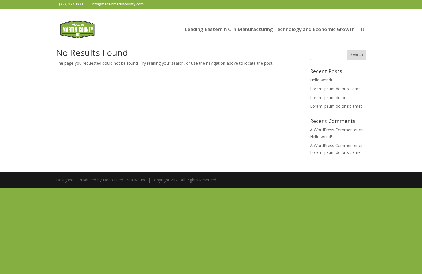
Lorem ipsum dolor (328, 97)
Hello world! (321, 80)
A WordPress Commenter (334, 129)
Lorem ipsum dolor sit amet (336, 88)
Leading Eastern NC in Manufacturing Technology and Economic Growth (270, 29)
